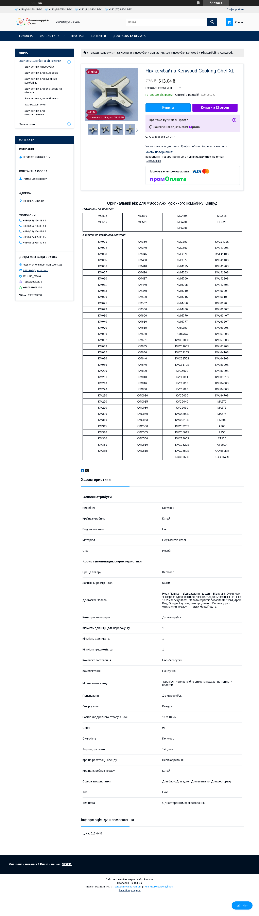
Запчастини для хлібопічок (41, 98)
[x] (87, 471)
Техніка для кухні (35, 104)
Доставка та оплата (129, 35)
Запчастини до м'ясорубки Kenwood (174, 52)
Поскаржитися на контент (127, 886)
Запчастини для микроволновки (34, 112)
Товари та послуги (101, 52)
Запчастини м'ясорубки (132, 52)
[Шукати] (212, 22)
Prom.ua (148, 879)
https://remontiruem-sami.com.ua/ (43, 264)
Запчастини (49, 35)
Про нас (77, 35)
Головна (26, 35)
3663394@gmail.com (35, 270)
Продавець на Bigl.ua (129, 883)
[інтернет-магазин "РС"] (32, 25)
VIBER (67, 864)
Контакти (98, 35)
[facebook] (82, 471)
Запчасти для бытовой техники (40, 60)
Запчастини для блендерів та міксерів (43, 90)
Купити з (208, 107)
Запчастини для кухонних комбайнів (40, 80)
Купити (168, 107)
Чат (245, 905)
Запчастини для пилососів (41, 72)
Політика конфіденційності (158, 886)
